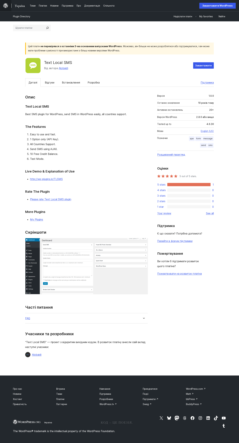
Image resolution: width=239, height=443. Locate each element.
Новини (17, 393)
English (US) (207, 131)
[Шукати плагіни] (47, 28)
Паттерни (61, 404)
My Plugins (36, 219)
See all (210, 213)
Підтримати (150, 399)
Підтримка (207, 82)
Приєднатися (150, 388)
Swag (147, 404)
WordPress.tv (108, 404)
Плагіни (60, 399)
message (207, 138)
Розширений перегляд (171, 154)
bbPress (192, 399)
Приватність (20, 404)
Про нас (17, 388)
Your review (164, 213)
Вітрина (60, 388)
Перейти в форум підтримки (175, 241)
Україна (48, 422)
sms (210, 145)
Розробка (94, 82)
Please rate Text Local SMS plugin (50, 199)
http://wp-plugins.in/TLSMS (46, 179)
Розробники (106, 399)
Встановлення (71, 82)
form (198, 138)
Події (145, 393)
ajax (192, 138)
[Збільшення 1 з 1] (143, 242)
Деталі (33, 82)
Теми (59, 393)
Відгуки (49, 82)
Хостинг (17, 399)
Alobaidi (63, 68)
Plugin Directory (21, 16)
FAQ (27, 318)
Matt (190, 393)
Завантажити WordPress (217, 5)
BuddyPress (194, 404)
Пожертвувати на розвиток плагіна (179, 273)
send (203, 145)
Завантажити (203, 65)
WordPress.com (196, 388)
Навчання (105, 388)
